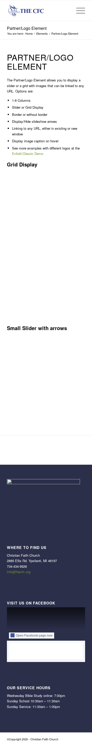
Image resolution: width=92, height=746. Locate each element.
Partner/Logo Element (27, 28)
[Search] (66, 10)
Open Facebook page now (34, 635)
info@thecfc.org (18, 571)
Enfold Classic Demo (27, 153)
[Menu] (78, 10)
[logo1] (38, 10)
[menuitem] (66, 10)
